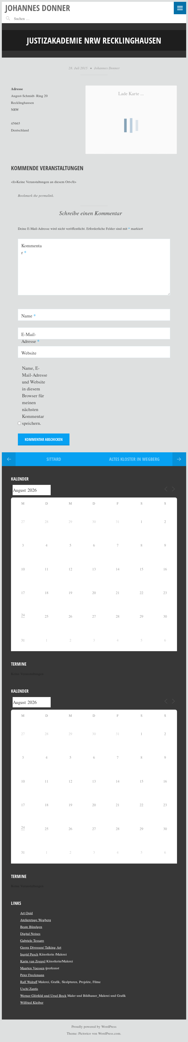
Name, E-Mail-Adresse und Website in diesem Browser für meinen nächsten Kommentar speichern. (34, 395)
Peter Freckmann (32, 975)
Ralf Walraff (28, 981)
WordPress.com (109, 1033)
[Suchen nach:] (31, 18)
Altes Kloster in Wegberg (134, 459)
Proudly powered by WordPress (94, 1026)
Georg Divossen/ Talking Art (40, 947)
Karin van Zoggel (32, 961)
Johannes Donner (37, 8)
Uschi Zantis (29, 988)
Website (28, 353)
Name (28, 316)
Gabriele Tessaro (32, 940)
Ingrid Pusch (29, 954)
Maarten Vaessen (32, 968)
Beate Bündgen (31, 926)
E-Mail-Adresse (30, 337)
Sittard (54, 459)
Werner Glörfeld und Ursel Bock (43, 995)
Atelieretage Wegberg (35, 919)
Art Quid (26, 913)
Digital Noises (30, 933)
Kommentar (31, 249)
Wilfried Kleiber (31, 1002)
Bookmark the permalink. (36, 195)
